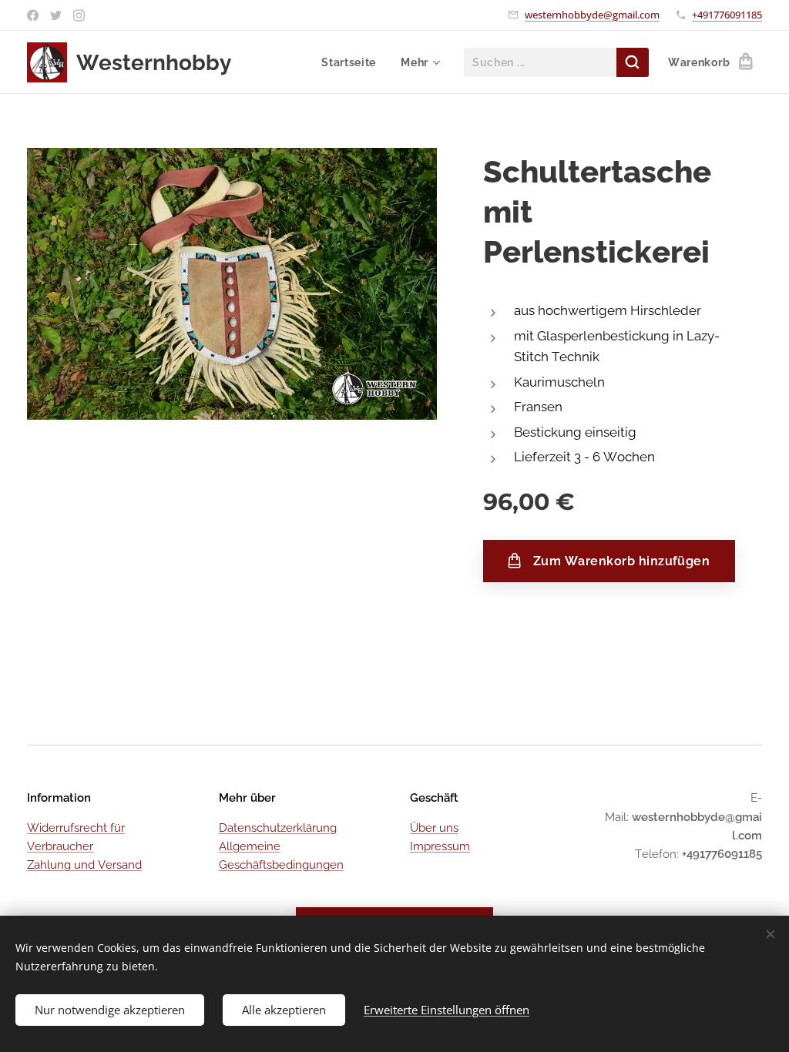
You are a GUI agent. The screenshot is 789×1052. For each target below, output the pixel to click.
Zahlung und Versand (84, 865)
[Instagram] (79, 15)
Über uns (434, 828)
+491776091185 (727, 15)
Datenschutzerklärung (278, 828)
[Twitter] (55, 15)
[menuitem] (352, 62)
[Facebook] (32, 15)
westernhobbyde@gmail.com (592, 15)
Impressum (440, 846)
